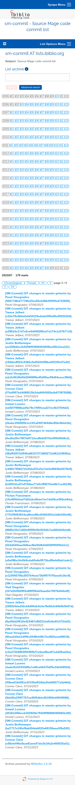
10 (58, 96)
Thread (32, 282)
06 (38, 104)
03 (23, 104)
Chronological (13, 282)
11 (62, 104)
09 (53, 104)
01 (13, 112)
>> (12, 286)
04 (28, 104)
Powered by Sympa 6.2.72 (40, 779)
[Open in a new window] (26, 69)
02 (18, 112)
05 (33, 104)
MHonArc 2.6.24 (41, 763)
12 (67, 104)
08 (48, 104)
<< (42, 282)
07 (43, 104)
